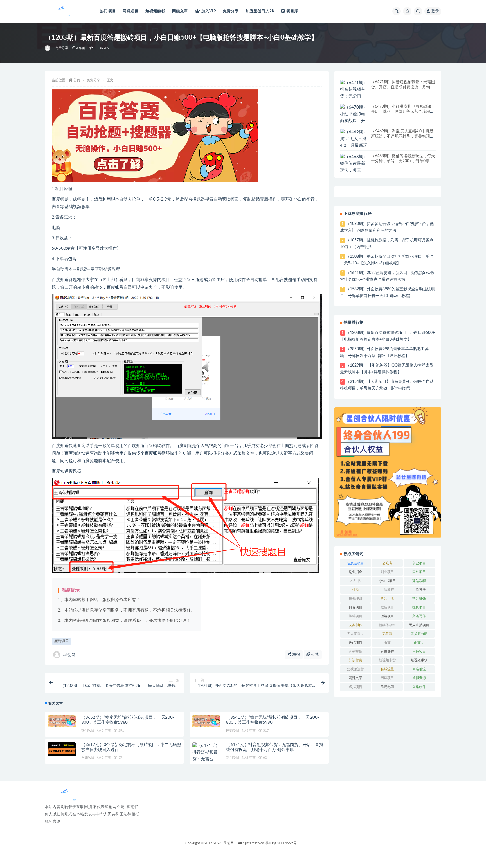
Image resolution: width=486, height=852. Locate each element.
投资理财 (355, 598)
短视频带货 (387, 660)
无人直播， (355, 633)
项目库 (292, 11)
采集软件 (419, 687)
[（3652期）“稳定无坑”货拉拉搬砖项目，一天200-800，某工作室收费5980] (62, 721)
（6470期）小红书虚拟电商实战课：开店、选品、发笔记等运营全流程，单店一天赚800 (403, 112)
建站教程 (419, 581)
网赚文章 (180, 11)
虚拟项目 (355, 687)
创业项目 (419, 563)
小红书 (355, 581)
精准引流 (419, 669)
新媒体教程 (387, 625)
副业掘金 (355, 572)
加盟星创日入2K (260, 11)
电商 (387, 642)
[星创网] (48, 48)
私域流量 (387, 669)
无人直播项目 (419, 625)
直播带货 (355, 651)
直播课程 (387, 651)
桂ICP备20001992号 (281, 843)
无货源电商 (419, 633)
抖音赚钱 (419, 598)
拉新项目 (387, 607)
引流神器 (419, 589)
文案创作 (355, 625)
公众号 (387, 563)
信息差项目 (355, 563)
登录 (435, 11)
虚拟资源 (419, 678)
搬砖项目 (61, 641)
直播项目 (419, 651)
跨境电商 (387, 687)
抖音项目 (355, 607)
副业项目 (387, 572)
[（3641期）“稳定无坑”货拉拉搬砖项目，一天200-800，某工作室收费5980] (206, 721)
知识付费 (355, 660)
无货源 (387, 633)
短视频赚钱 (155, 11)
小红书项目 (387, 581)
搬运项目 (387, 616)
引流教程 (387, 589)
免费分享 (231, 11)
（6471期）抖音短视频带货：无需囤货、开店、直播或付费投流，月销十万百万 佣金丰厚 (403, 87)
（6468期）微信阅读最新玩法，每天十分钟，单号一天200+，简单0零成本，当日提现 (403, 161)
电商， (419, 642)
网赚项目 (131, 11)
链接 (314, 655)
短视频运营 (355, 669)
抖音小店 (387, 598)
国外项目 (419, 572)
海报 (295, 655)
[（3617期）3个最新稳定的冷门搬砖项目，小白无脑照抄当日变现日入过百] (62, 749)
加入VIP (208, 11)
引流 (355, 589)
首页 (76, 80)
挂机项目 (419, 607)
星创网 (69, 655)
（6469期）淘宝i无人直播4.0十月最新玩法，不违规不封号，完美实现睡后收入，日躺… (402, 136)
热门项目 (108, 11)
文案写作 (419, 616)
